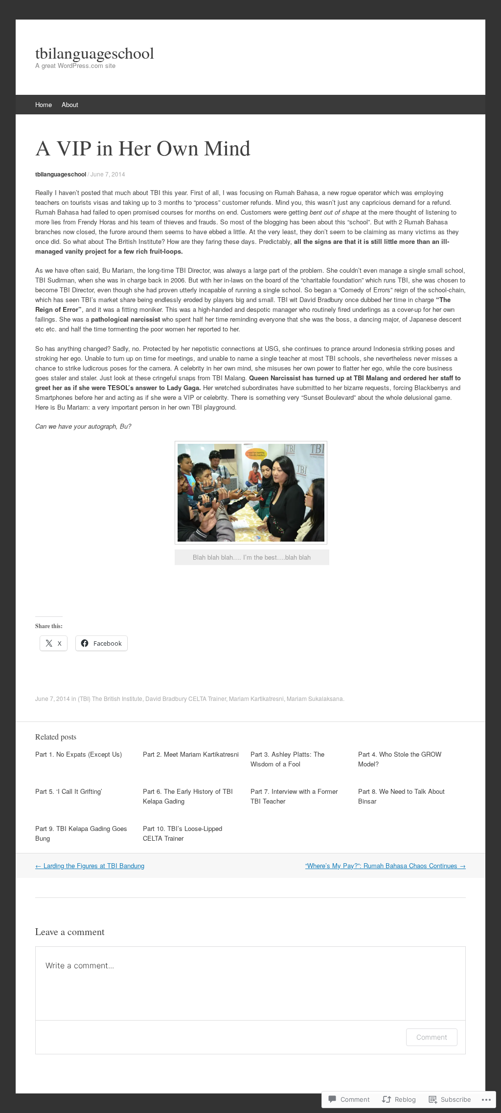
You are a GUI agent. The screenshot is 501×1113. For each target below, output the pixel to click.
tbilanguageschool (60, 174)
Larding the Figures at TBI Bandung (89, 865)
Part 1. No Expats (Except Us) (78, 754)
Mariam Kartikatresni (256, 698)
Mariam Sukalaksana (315, 698)
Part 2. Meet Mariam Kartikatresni (191, 754)
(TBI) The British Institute (110, 698)
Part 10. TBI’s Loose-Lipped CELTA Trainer (182, 833)
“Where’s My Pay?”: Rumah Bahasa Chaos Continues (385, 865)
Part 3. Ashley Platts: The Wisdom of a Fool (287, 758)
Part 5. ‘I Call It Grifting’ (68, 791)
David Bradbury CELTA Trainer (185, 698)
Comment (431, 1037)
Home (43, 104)
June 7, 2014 (108, 174)
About (70, 104)
